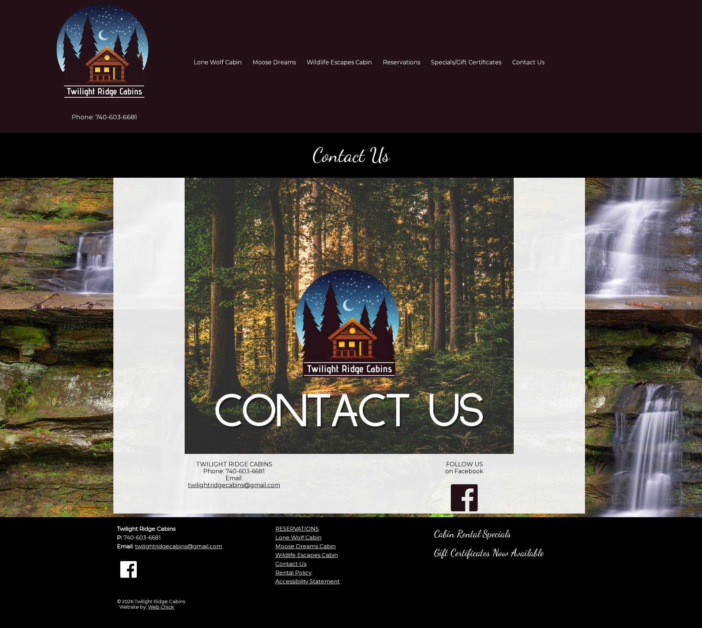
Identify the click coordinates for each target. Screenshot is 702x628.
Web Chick (161, 607)
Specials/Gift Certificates (466, 62)
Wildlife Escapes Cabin (339, 62)
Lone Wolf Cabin (218, 62)
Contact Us (528, 62)
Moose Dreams (274, 62)
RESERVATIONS (297, 528)
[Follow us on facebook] (128, 569)
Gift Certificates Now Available (489, 553)
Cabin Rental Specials (472, 534)
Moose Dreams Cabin (305, 546)
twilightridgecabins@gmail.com (234, 485)
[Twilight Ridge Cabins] (104, 55)
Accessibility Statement (307, 581)
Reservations (401, 62)
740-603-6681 (116, 117)
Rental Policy (293, 572)
